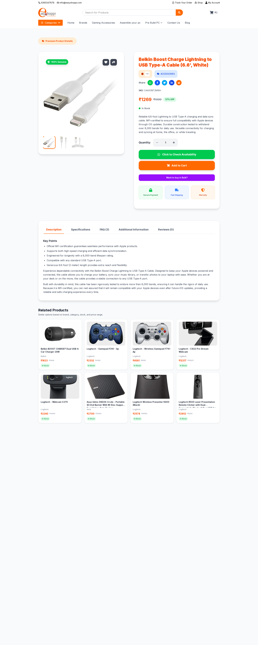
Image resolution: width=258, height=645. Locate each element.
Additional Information (134, 229)
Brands (83, 22)
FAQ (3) (104, 229)
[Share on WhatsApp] (150, 82)
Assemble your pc (130, 22)
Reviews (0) (166, 229)
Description (54, 229)
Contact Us (173, 22)
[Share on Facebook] (157, 82)
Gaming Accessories (103, 22)
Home (70, 22)
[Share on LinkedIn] (171, 82)
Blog (187, 22)
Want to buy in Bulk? (177, 177)
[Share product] (113, 62)
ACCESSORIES (168, 74)
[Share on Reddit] (179, 82)
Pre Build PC (152, 22)
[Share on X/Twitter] (164, 82)
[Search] (179, 12)
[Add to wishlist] (106, 62)
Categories (51, 22)
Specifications (80, 229)
